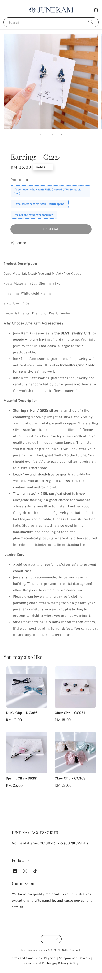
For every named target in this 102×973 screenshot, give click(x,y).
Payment (50, 958)
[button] (6, 10)
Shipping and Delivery (75, 958)
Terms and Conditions (26, 958)
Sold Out (51, 229)
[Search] (90, 22)
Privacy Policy (68, 963)
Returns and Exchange (40, 963)
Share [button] (21, 242)
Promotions (20, 179)
